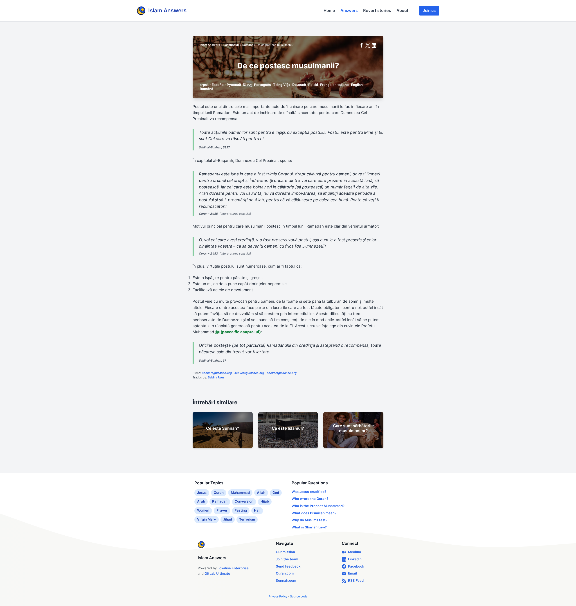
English (357, 85)
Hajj (257, 510)
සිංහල (247, 85)
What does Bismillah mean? (314, 513)
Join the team (287, 559)
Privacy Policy (278, 596)
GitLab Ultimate (217, 574)
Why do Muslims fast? (309, 520)
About (402, 10)
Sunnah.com (286, 581)
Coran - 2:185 (208, 213)
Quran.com (285, 573)
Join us (429, 10)
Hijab (265, 501)
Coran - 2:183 (208, 253)
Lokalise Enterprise (233, 568)
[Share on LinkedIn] (374, 45)
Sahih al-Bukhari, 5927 (214, 147)
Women (203, 510)
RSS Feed (356, 581)
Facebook (356, 566)
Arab (201, 501)
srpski (204, 85)
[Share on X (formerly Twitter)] (367, 45)
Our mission (285, 552)
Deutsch (299, 85)
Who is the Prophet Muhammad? (318, 506)
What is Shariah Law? (309, 527)
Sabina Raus (216, 377)
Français (327, 85)
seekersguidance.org (217, 373)
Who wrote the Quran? (310, 499)
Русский (234, 85)
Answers (349, 10)
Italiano (343, 85)
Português (262, 85)
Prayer (221, 510)
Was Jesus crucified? (309, 492)
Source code (299, 596)
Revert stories (377, 10)
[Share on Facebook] (361, 45)
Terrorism (247, 519)
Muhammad (240, 493)
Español (218, 85)
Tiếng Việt (281, 85)
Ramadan (219, 501)
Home (329, 10)
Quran (219, 493)
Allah (261, 493)
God (275, 493)
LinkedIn (355, 559)
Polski (313, 85)
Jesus (202, 493)
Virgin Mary (206, 519)
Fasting (241, 510)
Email (352, 573)
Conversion (244, 501)
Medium (354, 552)
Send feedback (288, 566)
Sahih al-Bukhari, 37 (212, 360)
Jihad (227, 519)
